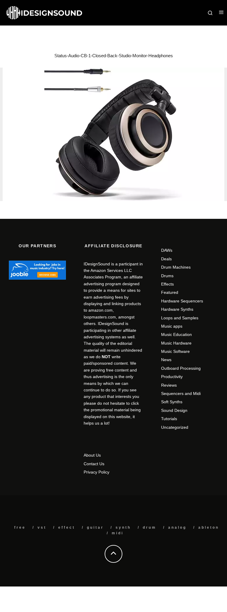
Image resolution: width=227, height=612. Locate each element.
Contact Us (94, 463)
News (166, 359)
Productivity (172, 376)
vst (42, 527)
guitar (95, 527)
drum (149, 527)
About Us (92, 455)
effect (66, 527)
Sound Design (174, 410)
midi (118, 533)
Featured (169, 292)
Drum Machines (176, 267)
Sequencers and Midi (181, 393)
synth (123, 527)
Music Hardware (176, 343)
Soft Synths (171, 401)
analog (177, 527)
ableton (208, 527)
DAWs (166, 250)
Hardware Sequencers (182, 301)
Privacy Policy (96, 472)
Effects (167, 284)
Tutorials (169, 418)
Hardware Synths (177, 309)
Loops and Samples (179, 317)
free (20, 527)
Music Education (176, 334)
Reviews (169, 385)
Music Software (175, 351)
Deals (166, 258)
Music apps (171, 326)
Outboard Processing (181, 368)
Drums (167, 275)
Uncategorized (174, 427)
